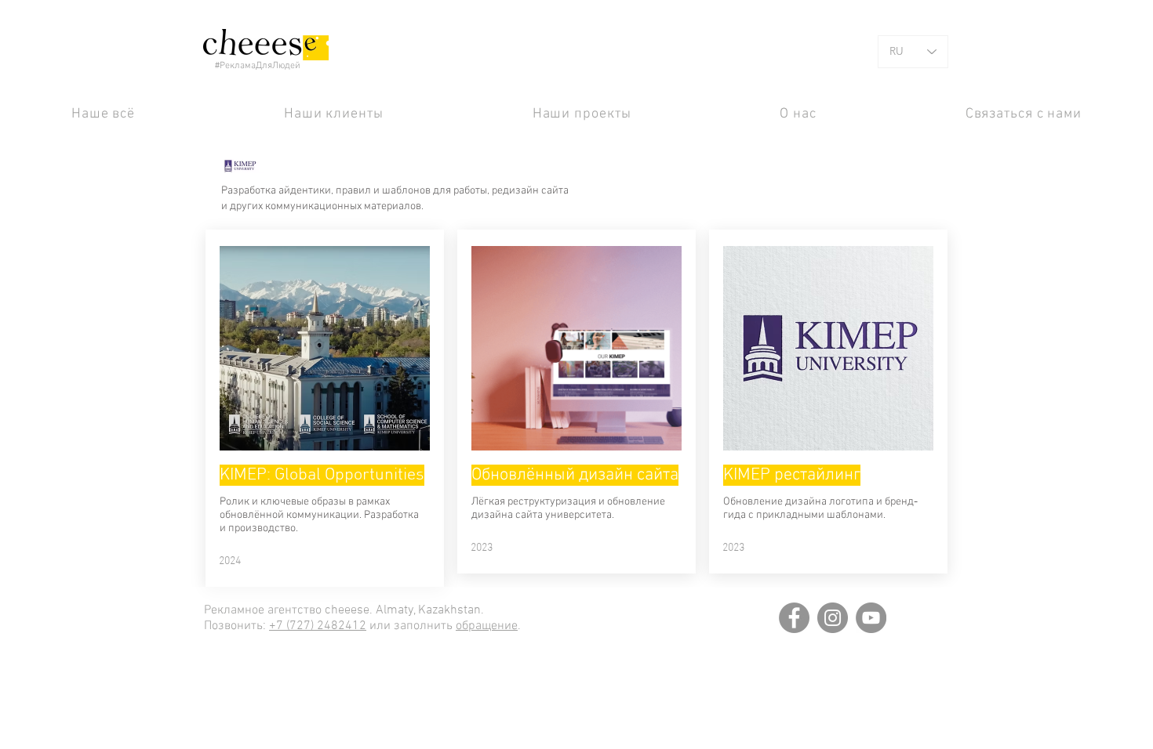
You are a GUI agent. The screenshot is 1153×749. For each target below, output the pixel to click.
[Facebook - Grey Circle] (794, 617)
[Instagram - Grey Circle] (832, 617)
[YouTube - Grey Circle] (871, 617)
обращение (487, 626)
